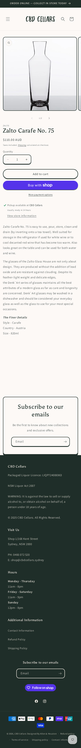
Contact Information (21, 630)
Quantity (8, 151)
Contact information (62, 739)
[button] (8, 19)
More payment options (41, 194)
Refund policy (67, 733)
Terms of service (20, 739)
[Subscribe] (65, 441)
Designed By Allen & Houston (42, 733)
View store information (21, 215)
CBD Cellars (21, 733)
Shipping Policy (17, 648)
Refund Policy (16, 639)
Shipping (22, 145)
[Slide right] (49, 118)
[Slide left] (32, 118)
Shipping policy (40, 739)
